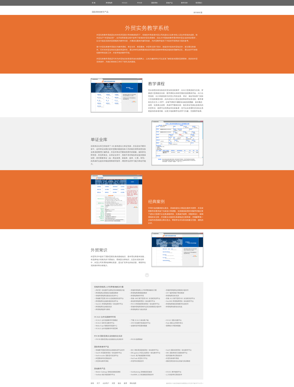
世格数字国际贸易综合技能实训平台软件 (110, 350)
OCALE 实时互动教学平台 (105, 323)
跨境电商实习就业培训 (139, 309)
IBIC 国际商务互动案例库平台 (176, 353)
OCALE (124, 3)
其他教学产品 (99, 369)
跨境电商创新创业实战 (174, 307)
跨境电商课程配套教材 (139, 293)
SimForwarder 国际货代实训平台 (107, 355)
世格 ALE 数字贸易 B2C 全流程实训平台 (180, 298)
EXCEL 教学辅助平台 (173, 372)
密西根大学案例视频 (173, 326)
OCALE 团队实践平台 (174, 320)
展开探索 (197, 12)
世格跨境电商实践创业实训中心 (107, 296)
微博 (125, 383)
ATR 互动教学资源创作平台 (140, 323)
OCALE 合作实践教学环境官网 (107, 328)
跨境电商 (109, 3)
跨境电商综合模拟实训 (104, 307)
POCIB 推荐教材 (137, 339)
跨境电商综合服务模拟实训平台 (107, 301)
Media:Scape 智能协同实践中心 (106, 326)
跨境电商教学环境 (137, 296)
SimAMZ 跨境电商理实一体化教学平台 (180, 301)
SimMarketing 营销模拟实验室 (141, 372)
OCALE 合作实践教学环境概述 (107, 320)
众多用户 (106, 383)
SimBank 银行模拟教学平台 (105, 375)
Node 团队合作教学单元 (174, 323)
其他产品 (169, 3)
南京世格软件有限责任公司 (181, 383)
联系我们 (199, 3)
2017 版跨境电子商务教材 (175, 293)
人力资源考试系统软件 (174, 375)
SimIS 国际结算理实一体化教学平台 (179, 350)
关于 (98, 383)
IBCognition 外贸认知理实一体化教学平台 (145, 353)
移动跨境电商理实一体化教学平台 (143, 301)
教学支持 (184, 3)
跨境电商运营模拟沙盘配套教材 (107, 293)
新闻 (92, 383)
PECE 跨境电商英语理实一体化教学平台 (145, 304)
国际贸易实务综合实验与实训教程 (178, 361)
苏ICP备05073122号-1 (196, 383)
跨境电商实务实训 (172, 296)
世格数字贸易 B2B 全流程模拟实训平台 (110, 298)
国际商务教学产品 (100, 12)
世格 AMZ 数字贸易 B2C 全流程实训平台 (145, 298)
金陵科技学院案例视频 (139, 326)
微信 (119, 383)
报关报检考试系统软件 (174, 355)
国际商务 (154, 3)
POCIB (139, 3)
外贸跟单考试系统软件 (104, 358)
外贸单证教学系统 (102, 361)
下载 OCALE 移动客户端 (139, 320)
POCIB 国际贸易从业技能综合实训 (108, 336)
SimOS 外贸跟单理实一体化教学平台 (109, 353)
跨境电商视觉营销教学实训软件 (177, 304)
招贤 (113, 383)
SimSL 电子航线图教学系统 (140, 355)
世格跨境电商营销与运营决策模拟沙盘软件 (146, 307)
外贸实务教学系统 (172, 358)
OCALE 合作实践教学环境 (105, 317)
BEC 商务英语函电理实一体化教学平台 (145, 350)
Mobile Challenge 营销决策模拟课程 (108, 372)
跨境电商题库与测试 (103, 309)
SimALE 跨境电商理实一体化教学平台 (109, 304)
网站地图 (133, 383)
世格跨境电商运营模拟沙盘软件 (177, 290)
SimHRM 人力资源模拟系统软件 (142, 375)
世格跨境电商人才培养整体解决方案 (109, 287)
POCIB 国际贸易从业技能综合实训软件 (109, 339)
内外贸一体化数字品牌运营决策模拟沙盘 (110, 290)
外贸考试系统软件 (137, 361)
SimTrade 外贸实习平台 (139, 358)
